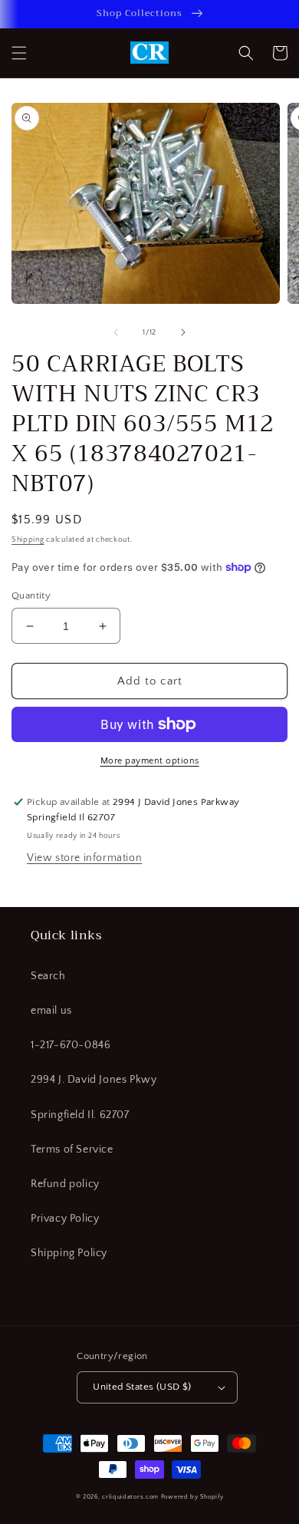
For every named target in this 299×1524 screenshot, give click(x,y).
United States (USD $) (142, 1386)
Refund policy (65, 1184)
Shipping (28, 540)
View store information (84, 858)
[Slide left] (116, 332)
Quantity (31, 595)
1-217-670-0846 (70, 1045)
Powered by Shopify (192, 1496)
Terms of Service (72, 1149)
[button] (19, 53)
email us (51, 1010)
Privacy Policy (65, 1218)
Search (48, 976)
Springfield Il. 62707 (80, 1115)
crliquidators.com (130, 1496)
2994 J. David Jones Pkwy (93, 1080)
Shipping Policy (69, 1253)
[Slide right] (183, 332)
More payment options (149, 761)
